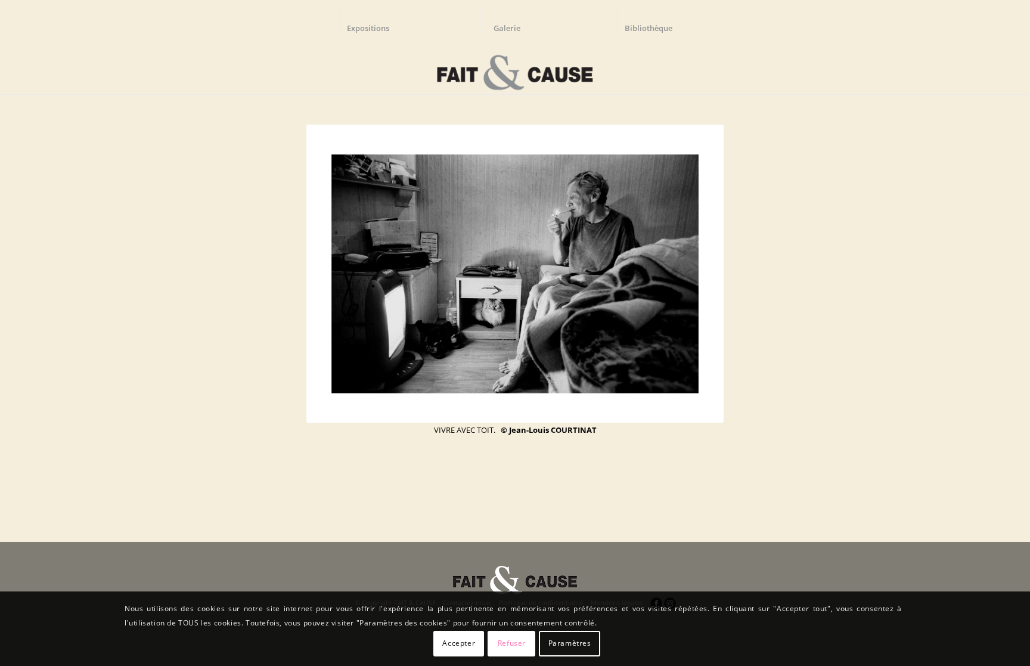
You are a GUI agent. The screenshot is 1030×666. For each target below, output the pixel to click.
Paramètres (569, 643)
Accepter (458, 643)
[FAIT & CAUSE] (514, 68)
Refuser (512, 643)
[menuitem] (373, 21)
